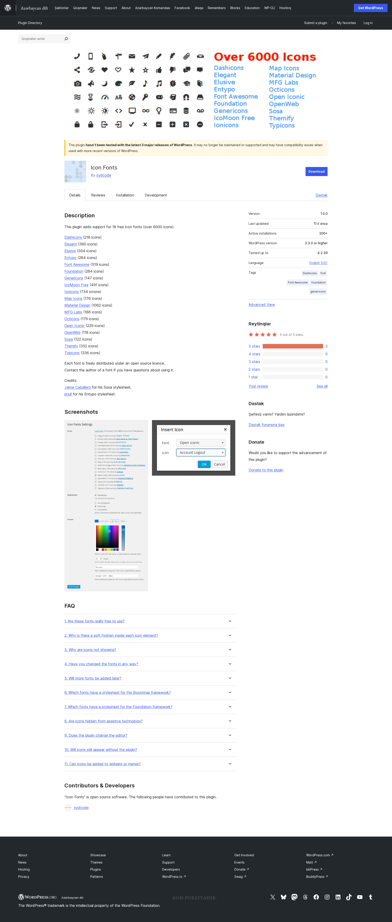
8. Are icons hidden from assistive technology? (103, 721)
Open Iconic (74, 325)
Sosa (68, 339)
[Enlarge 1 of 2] (142, 426)
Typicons (72, 353)
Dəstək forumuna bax (267, 424)
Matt (311, 862)
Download (317, 171)
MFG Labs (73, 312)
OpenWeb (72, 332)
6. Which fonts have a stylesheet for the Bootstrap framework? (117, 692)
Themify (71, 346)
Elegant (70, 244)
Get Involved (244, 855)
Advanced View (262, 304)
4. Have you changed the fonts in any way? (101, 664)
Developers (171, 869)
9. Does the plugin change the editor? (95, 735)
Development (156, 195)
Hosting (24, 869)
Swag (240, 876)
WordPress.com (320, 855)
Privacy (23, 876)
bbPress (314, 869)
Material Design (77, 305)
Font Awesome (76, 264)
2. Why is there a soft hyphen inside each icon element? (111, 635)
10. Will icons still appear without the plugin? (100, 750)
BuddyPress (317, 876)
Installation (125, 195)
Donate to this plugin (266, 470)
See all (322, 386)
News (22, 862)
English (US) (318, 263)
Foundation (73, 271)
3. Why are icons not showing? (90, 650)
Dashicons (73, 237)
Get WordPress (370, 8)
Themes (96, 862)
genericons (318, 291)
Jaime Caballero (77, 387)
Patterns (96, 876)
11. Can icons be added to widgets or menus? (102, 764)
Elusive (70, 251)
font (323, 273)
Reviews (98, 195)
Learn (166, 855)
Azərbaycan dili (72, 897)
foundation (318, 282)
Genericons (73, 278)
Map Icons (73, 298)
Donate (241, 869)
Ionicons (71, 291)
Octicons (71, 319)
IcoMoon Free (76, 285)
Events (239, 862)
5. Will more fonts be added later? (92, 678)
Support (168, 862)
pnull (68, 394)
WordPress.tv (174, 876)
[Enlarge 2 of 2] (229, 426)
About (22, 855)
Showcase (98, 855)
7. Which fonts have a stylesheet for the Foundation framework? (118, 707)
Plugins (95, 869)
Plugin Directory (30, 23)
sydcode (103, 175)
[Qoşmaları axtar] (66, 38)
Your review (258, 386)
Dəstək (322, 195)
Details (75, 195)
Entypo (70, 257)
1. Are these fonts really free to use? (94, 621)
